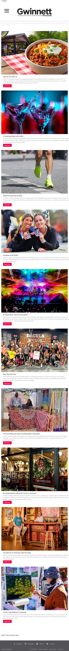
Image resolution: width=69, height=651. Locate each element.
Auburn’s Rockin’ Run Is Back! (12, 196)
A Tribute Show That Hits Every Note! (15, 315)
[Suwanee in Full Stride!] (34, 231)
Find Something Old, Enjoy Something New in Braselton (21, 434)
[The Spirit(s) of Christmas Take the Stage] (34, 529)
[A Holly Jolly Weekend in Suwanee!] (34, 588)
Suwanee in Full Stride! (10, 255)
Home (2, 25)
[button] (17, 1)
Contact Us (60, 649)
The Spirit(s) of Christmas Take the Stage (17, 553)
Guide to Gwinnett (43, 649)
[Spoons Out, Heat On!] (34, 53)
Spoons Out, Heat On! (10, 77)
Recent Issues (52, 649)
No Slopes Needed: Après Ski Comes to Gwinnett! (19, 493)
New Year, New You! (9, 374)
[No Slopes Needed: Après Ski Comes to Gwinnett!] (34, 469)
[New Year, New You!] (34, 350)
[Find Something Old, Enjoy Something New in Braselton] (34, 410)
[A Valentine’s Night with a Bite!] (34, 112)
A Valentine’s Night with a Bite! (13, 136)
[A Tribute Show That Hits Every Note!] (34, 291)
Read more (7, 85)
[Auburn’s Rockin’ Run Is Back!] (34, 172)
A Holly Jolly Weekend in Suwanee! (14, 612)
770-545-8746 (33, 649)
